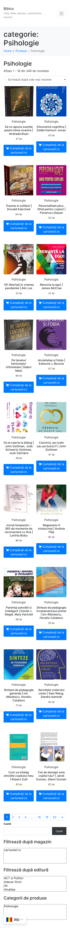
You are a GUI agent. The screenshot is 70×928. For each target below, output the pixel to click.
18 (39, 817)
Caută (7, 823)
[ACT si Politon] (35, 878)
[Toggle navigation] (61, 13)
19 (46, 817)
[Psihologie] (35, 906)
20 (54, 817)
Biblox (9, 8)
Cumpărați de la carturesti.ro (20, 150)
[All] (35, 886)
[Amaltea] (35, 889)
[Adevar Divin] (35, 882)
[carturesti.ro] (35, 850)
